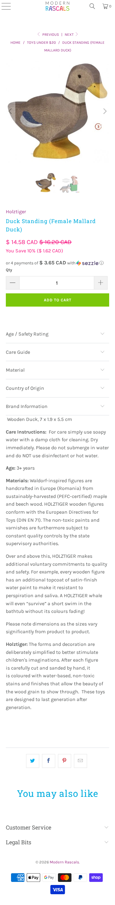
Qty (9, 269)
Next (70, 34)
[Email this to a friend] (80, 761)
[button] (57, 263)
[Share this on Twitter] (32, 761)
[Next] (104, 111)
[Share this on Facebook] (48, 761)
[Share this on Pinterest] (64, 761)
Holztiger (16, 211)
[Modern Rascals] (57, 6)
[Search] (92, 6)
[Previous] (10, 111)
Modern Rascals (64, 862)
